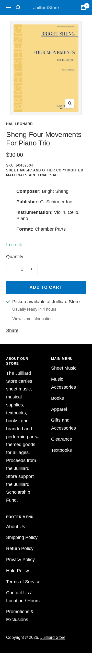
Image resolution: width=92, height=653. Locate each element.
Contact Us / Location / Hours (23, 596)
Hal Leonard (19, 124)
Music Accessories (63, 383)
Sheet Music (63, 368)
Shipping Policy (22, 537)
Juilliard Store (52, 637)
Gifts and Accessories (63, 424)
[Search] (18, 7)
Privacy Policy (20, 559)
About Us (15, 526)
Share (12, 330)
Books (57, 398)
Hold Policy (17, 570)
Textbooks (61, 450)
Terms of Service (23, 581)
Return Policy (19, 548)
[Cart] (83, 7)
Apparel (59, 409)
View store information (32, 319)
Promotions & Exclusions (20, 615)
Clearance (61, 439)
